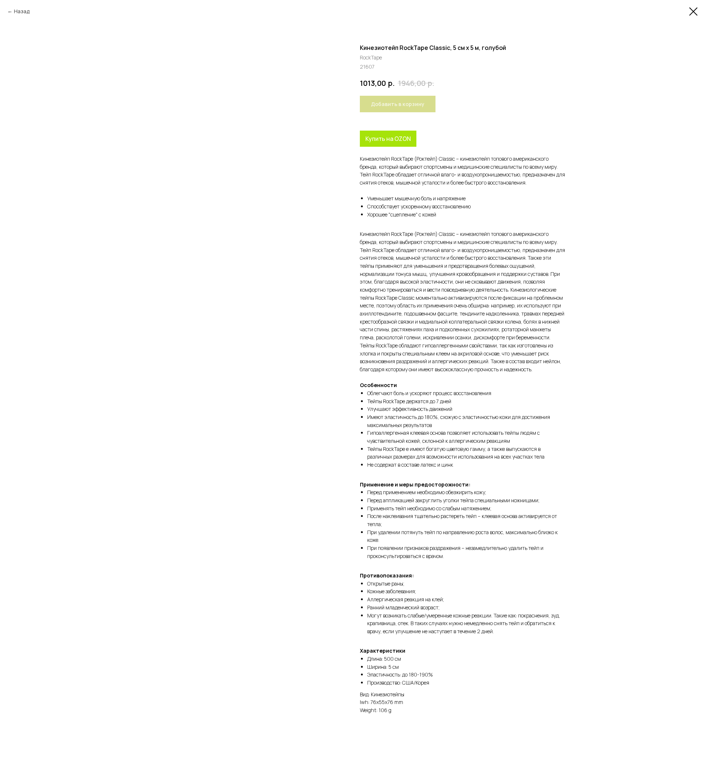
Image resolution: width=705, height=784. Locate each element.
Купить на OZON (388, 139)
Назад (21, 11)
